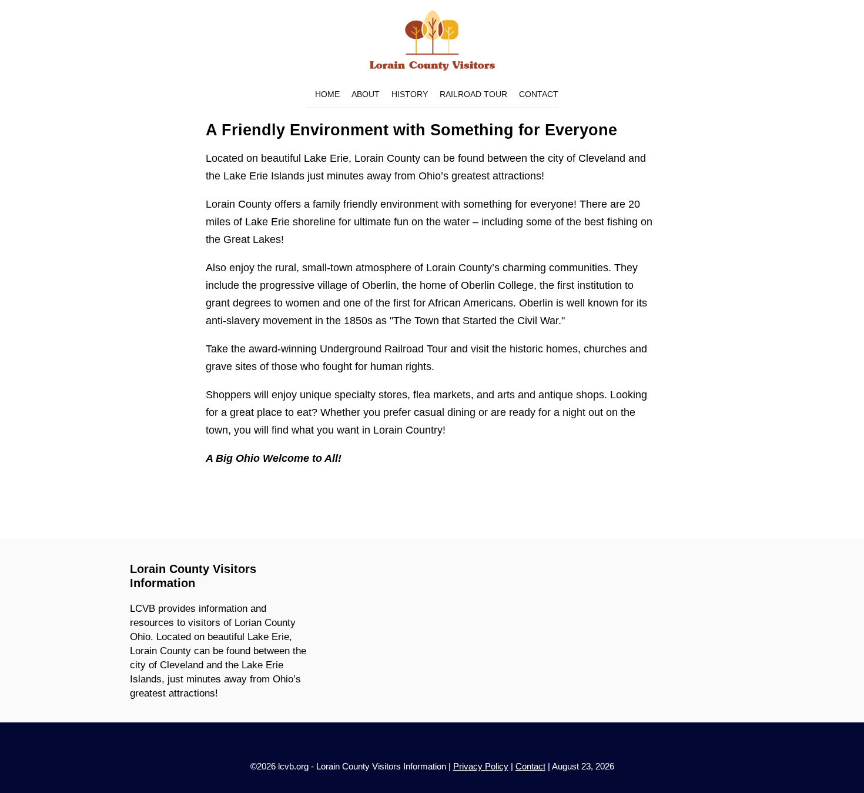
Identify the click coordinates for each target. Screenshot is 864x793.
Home (327, 94)
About (365, 94)
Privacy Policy (480, 766)
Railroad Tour (473, 94)
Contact (538, 94)
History (409, 94)
